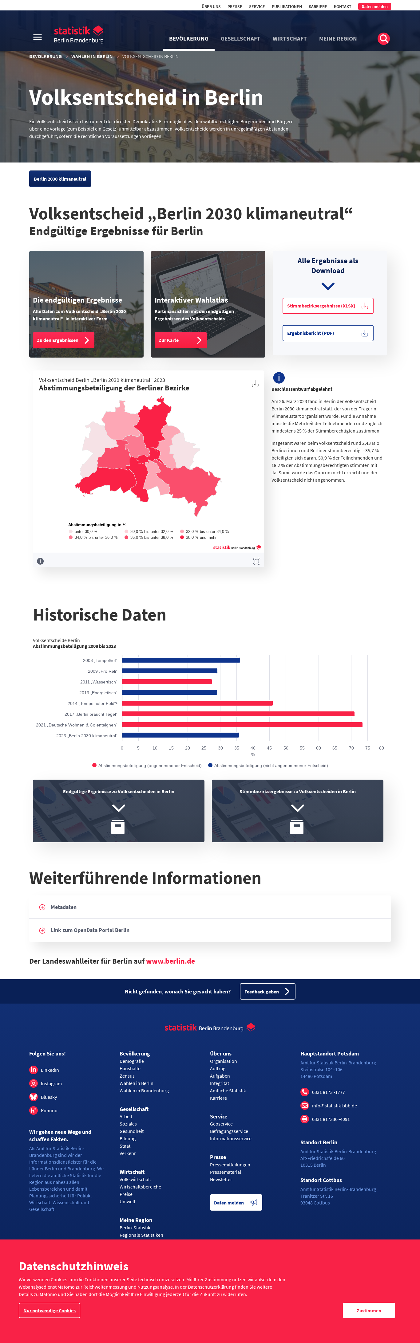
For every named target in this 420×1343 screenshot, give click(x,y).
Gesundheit (132, 1131)
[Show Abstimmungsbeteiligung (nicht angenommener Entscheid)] (268, 765)
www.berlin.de (170, 961)
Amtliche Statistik (228, 1090)
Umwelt (127, 1201)
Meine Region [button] (338, 38)
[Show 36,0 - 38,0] (149, 537)
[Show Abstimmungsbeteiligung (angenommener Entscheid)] (147, 765)
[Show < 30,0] (83, 531)
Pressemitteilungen (230, 1164)
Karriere (318, 6)
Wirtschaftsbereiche (140, 1187)
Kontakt (342, 6)
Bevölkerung (45, 56)
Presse (235, 6)
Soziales (128, 1124)
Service (257, 6)
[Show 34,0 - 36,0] (93, 537)
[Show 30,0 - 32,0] (149, 531)
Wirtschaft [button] (290, 38)
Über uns (211, 6)
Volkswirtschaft (135, 1179)
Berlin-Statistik (135, 1227)
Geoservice (221, 1124)
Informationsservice (231, 1138)
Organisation (223, 1061)
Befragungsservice (229, 1131)
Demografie (132, 1061)
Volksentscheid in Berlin (150, 56)
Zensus (127, 1076)
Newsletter (221, 1179)
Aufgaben (220, 1076)
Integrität (219, 1083)
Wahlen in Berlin (92, 56)
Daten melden (375, 6)
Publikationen (287, 6)
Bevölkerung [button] (188, 38)
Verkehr (128, 1153)
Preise (126, 1194)
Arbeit (126, 1116)
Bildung (128, 1138)
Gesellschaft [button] (240, 38)
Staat (125, 1146)
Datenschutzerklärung (211, 1287)
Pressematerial (225, 1172)
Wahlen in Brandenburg (144, 1090)
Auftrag (217, 1068)
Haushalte (130, 1068)
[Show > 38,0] (198, 537)
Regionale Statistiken (141, 1235)
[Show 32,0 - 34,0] (204, 531)
